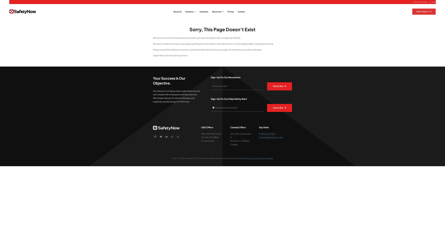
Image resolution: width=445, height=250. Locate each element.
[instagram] (155, 136)
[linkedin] (166, 136)
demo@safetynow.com (272, 137)
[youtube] (161, 136)
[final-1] (22, 7)
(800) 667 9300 (268, 134)
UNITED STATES (423, 2)
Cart (432, 2)
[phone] (178, 136)
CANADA (415, 2)
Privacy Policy (250, 158)
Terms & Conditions (265, 158)
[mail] (172, 136)
